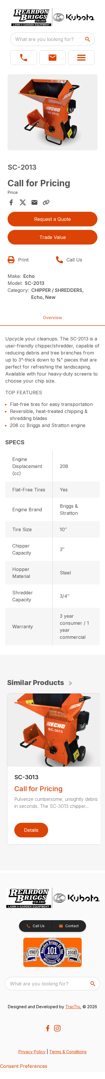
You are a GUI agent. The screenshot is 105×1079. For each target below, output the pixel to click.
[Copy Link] (46, 202)
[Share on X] (22, 202)
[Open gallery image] (52, 112)
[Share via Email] (34, 202)
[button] (23, 57)
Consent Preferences (23, 1066)
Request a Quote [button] (52, 219)
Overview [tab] (52, 317)
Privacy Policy (32, 1051)
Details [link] (31, 830)
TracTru (72, 1006)
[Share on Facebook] (11, 202)
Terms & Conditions (68, 1051)
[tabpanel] (52, 113)
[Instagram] (57, 1028)
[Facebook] (47, 1028)
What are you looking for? (44, 39)
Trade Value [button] (52, 237)
